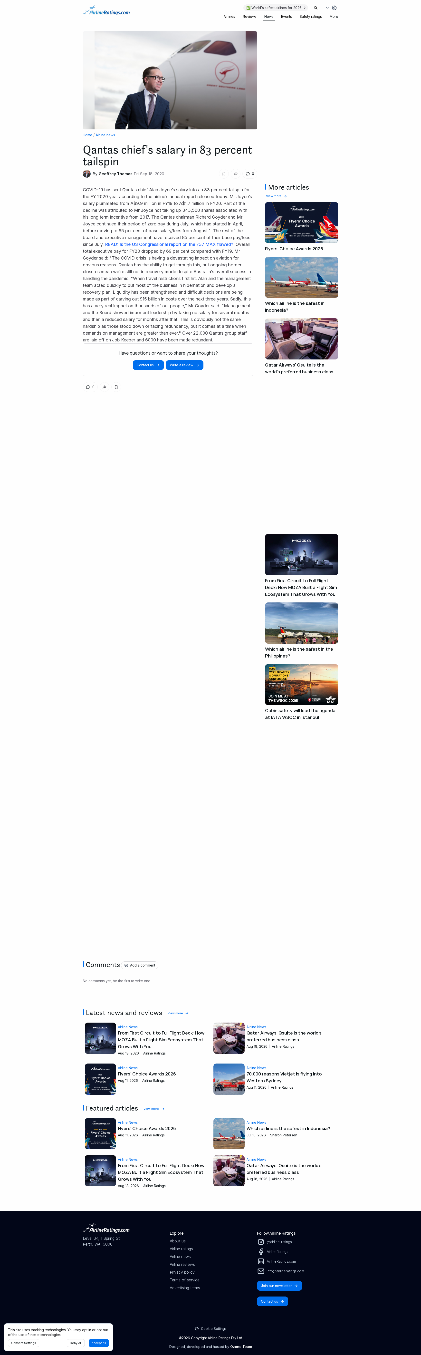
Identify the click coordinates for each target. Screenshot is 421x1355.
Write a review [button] (181, 365)
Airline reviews (182, 1264)
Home (87, 135)
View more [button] (273, 196)
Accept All (99, 1343)
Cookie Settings (214, 1328)
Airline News (128, 1027)
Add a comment (142, 965)
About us (178, 1241)
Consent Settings (23, 1343)
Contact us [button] (145, 365)
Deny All (76, 1343)
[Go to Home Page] (106, 12)
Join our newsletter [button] (276, 1286)
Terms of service (185, 1280)
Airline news (105, 135)
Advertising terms (185, 1287)
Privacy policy (182, 1272)
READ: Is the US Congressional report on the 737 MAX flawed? (169, 244)
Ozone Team (241, 1347)
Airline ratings (181, 1248)
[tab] (229, 16)
